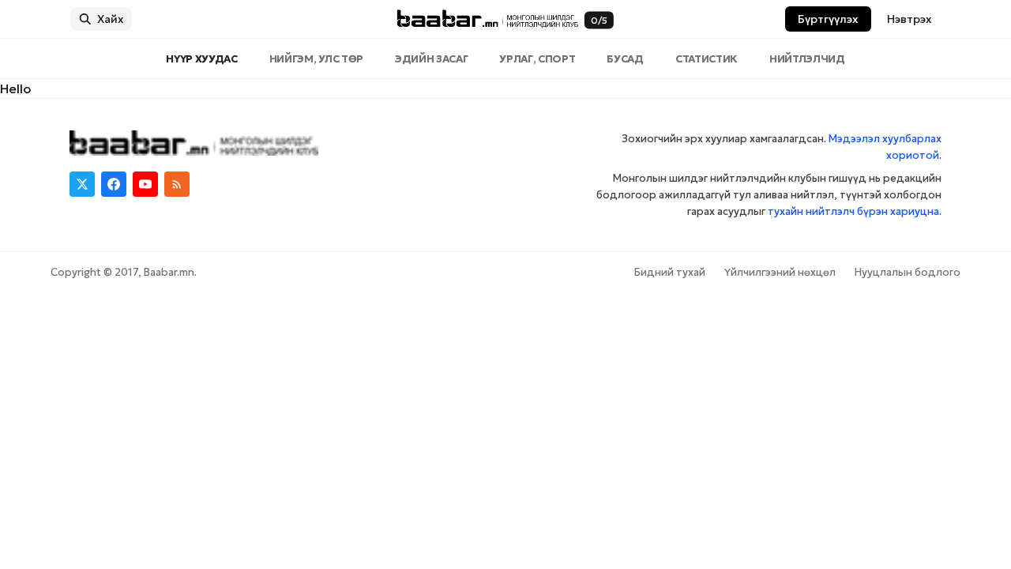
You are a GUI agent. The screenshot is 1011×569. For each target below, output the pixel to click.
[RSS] (177, 184)
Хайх (110, 19)
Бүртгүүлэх (828, 19)
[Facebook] (113, 184)
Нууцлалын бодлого (907, 272)
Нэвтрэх (909, 19)
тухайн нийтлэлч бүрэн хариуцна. (854, 211)
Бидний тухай (669, 272)
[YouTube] (145, 184)
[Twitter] (82, 184)
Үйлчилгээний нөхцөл (780, 272)
